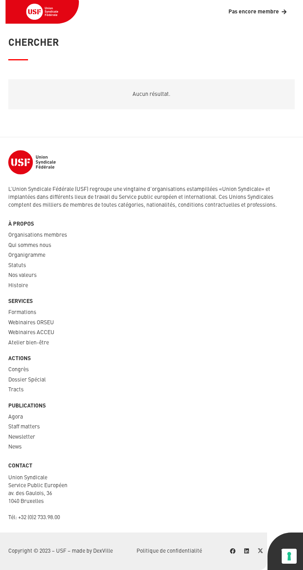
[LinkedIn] (246, 551)
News (15, 447)
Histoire (18, 285)
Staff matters (24, 427)
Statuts (17, 265)
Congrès (18, 369)
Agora (15, 417)
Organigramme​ (26, 255)
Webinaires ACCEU (31, 332)
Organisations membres (37, 235)
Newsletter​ (21, 437)
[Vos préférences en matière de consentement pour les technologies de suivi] (289, 556)
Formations (22, 312)
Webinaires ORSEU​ (31, 322)
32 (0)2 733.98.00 (40, 517)
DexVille (103, 551)
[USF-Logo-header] (42, 12)
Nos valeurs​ (22, 275)
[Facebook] (232, 551)
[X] (260, 551)
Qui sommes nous (29, 245)
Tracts (16, 389)
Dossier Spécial (27, 380)
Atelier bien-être (28, 343)
